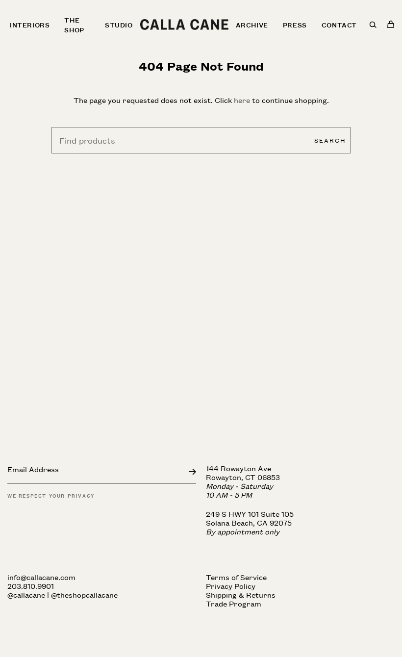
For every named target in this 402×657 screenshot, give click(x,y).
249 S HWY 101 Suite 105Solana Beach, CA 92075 (250, 522)
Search (330, 140)
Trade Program (233, 603)
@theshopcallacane (84, 594)
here (242, 100)
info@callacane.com (41, 577)
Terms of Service (236, 577)
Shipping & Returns (241, 594)
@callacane (26, 594)
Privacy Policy (230, 586)
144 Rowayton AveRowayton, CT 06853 (243, 481)
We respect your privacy (51, 495)
